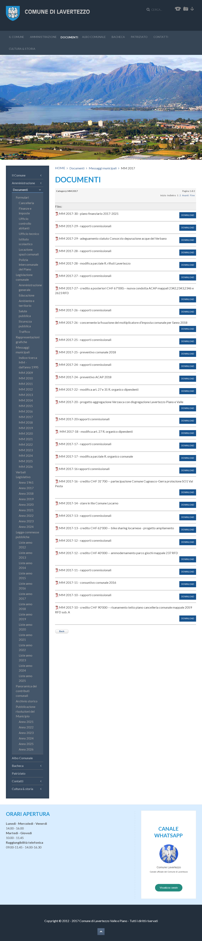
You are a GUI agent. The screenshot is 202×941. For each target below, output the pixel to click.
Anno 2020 (26, 504)
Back (61, 631)
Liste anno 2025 (25, 678)
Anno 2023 (26, 521)
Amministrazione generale (29, 287)
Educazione (26, 295)
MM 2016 (26, 411)
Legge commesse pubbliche (27, 534)
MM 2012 (26, 389)
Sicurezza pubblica (25, 323)
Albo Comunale (94, 36)
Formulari (22, 197)
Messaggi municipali (103, 168)
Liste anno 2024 (25, 668)
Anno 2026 (26, 749)
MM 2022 (26, 444)
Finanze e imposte (25, 210)
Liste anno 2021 (25, 637)
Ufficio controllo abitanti (25, 223)
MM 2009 (26, 372)
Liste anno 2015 (25, 575)
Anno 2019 (26, 499)
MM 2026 (26, 466)
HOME (60, 168)
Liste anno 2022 (25, 647)
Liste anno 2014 (25, 565)
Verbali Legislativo (23, 474)
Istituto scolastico (26, 241)
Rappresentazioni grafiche (27, 339)
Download (187, 215)
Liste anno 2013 (25, 555)
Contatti (160, 36)
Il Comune (16, 36)
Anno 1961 (26, 482)
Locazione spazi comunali (29, 252)
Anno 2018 (26, 493)
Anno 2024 (26, 526)
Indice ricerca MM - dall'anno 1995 (28, 362)
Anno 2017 (26, 488)
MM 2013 (26, 395)
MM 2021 (26, 439)
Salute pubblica (25, 313)
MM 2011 (26, 384)
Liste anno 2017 (25, 596)
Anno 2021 (26, 510)
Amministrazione (43, 36)
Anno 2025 (26, 744)
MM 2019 (26, 428)
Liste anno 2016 (25, 586)
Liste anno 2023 (25, 657)
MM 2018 (26, 422)
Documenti (69, 37)
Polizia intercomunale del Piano (28, 264)
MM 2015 (26, 406)
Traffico (24, 331)
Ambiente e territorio (26, 303)
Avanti (185, 195)
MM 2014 (26, 400)
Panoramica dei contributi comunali (26, 690)
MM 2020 (26, 433)
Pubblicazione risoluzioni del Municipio (25, 711)
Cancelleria (26, 203)
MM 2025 (26, 461)
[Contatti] (178, 8)
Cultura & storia (22, 48)
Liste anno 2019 (25, 616)
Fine (192, 195)
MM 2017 (26, 417)
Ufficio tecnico (29, 233)
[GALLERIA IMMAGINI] (186, 8)
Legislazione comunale (24, 277)
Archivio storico (26, 701)
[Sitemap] (192, 8)
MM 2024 (26, 455)
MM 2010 (26, 378)
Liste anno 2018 (25, 606)
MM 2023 (26, 450)
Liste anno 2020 (25, 627)
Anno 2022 (26, 515)
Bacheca (118, 36)
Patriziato (139, 36)
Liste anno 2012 (25, 544)
